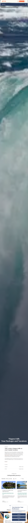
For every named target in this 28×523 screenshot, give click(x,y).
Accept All (18, 514)
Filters (23, 478)
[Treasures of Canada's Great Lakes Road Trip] (8, 492)
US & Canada (9, 7)
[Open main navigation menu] (26, 1)
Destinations (5, 7)
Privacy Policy (20, 511)
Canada (13, 7)
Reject (19, 519)
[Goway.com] (4, 1)
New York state (7, 454)
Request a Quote (22, 1)
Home (2, 7)
